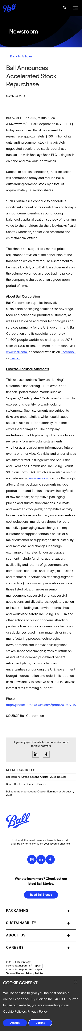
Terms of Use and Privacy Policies (24, 973)
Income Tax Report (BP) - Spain (23, 965)
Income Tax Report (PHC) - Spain (24, 969)
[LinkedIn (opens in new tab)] (41, 859)
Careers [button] (15, 947)
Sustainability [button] (21, 923)
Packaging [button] (17, 910)
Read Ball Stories (41, 894)
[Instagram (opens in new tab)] (31, 859)
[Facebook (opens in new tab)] (50, 859)
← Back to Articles (19, 56)
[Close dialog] (75, 982)
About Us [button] (16, 935)
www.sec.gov (38, 478)
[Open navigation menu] (75, 8)
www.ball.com (16, 352)
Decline (40, 1022)
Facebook (68, 352)
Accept (15, 1022)
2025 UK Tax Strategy (18, 962)
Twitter (15, 358)
